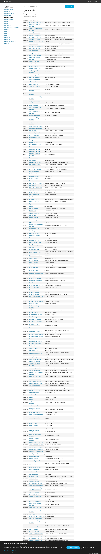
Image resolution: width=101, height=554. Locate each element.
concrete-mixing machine (36, 516)
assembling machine (35, 75)
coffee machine (33, 474)
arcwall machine (33, 66)
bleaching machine (34, 231)
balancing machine (34, 137)
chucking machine (34, 428)
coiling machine (33, 476)
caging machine (33, 348)
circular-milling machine (36, 449)
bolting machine (33, 260)
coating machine (34, 469)
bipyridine (6, 33)
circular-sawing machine (36, 451)
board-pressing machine (36, 245)
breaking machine (34, 290)
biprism (6, 23)
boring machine (33, 267)
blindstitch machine (34, 235)
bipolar (31, 204)
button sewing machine (35, 339)
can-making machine (35, 376)
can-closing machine (35, 368)
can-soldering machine (35, 383)
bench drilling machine (35, 190)
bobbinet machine (34, 247)
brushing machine (34, 303)
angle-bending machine (35, 64)
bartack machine (34, 174)
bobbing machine (34, 249)
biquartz (6, 43)
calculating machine (34, 350)
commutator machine (35, 499)
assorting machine (34, 79)
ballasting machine (34, 149)
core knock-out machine (36, 533)
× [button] (99, 543)
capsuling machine (34, 385)
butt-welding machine (35, 331)
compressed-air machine (36, 507)
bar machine (32, 160)
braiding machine (34, 287)
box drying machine (34, 283)
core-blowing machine (35, 536)
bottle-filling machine (35, 278)
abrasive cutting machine (36, 22)
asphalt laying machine (35, 68)
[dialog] (50, 547)
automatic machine (34, 115)
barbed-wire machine (35, 169)
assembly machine (34, 77)
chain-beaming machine (36, 414)
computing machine (34, 514)
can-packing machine (35, 381)
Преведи (69, 6)
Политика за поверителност (10, 550)
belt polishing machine (35, 187)
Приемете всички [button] (73, 547)
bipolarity (6, 21)
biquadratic (7, 39)
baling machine (33, 140)
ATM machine (33, 82)
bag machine (33, 130)
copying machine (34, 531)
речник (90, 1)
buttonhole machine (34, 346)
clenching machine (34, 456)
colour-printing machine (36, 485)
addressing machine (35, 37)
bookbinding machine (35, 265)
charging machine (34, 421)
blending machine (34, 233)
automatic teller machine (36, 126)
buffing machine (33, 310)
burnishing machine (34, 324)
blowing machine (34, 240)
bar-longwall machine (35, 167)
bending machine (34, 194)
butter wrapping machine (36, 336)
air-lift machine (33, 50)
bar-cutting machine (35, 164)
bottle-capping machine (36, 273)
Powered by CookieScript (94, 553)
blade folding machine (35, 220)
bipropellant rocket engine (11, 27)
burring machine (33, 328)
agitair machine (33, 43)
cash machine (33, 395)
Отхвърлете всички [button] (88, 547)
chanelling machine (34, 418)
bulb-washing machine (35, 321)
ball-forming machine (35, 147)
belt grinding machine (35, 185)
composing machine (35, 501)
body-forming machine (35, 252)
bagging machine (34, 135)
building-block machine (35, 314)
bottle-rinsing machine (35, 280)
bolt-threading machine (35, 258)
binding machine (34, 201)
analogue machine (34, 61)
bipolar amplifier (8, 9)
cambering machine (34, 361)
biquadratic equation (10, 41)
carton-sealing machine (36, 390)
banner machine (33, 158)
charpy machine (33, 425)
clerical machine (33, 458)
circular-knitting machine (36, 447)
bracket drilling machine (36, 285)
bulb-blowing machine (35, 317)
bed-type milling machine (36, 183)
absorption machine (34, 33)
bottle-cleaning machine (36, 276)
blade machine (33, 222)
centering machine (34, 406)
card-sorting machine (35, 388)
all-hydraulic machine (35, 55)
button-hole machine (35, 343)
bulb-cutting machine (35, 319)
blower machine (33, 238)
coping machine (33, 529)
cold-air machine (34, 481)
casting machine (33, 397)
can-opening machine (35, 379)
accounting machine (35, 35)
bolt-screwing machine (35, 255)
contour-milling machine (36, 526)
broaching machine (34, 299)
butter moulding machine (36, 334)
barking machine (34, 171)
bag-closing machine (35, 133)
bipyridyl (6, 35)
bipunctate (7, 29)
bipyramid (7, 31)
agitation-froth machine (36, 46)
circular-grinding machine (36, 444)
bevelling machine (34, 197)
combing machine (34, 492)
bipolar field (7, 15)
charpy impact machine (35, 423)
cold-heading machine (35, 483)
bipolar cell (7, 11)
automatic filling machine (36, 105)
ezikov (8, 1)
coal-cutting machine (35, 467)
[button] (34, 552)
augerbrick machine (34, 86)
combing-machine (34, 494)
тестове (95, 1)
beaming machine (34, 181)
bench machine (33, 192)
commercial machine (35, 496)
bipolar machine (8, 17)
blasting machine (34, 228)
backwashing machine (35, 128)
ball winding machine (35, 144)
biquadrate (7, 37)
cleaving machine (34, 454)
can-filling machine (34, 370)
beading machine (34, 178)
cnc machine (32, 464)
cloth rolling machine (35, 461)
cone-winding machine (35, 518)
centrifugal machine (34, 412)
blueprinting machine (35, 242)
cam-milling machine (35, 359)
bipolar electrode (9, 13)
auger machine (33, 84)
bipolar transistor (9, 19)
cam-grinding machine (35, 353)
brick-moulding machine (36, 296)
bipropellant (7, 25)
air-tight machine (34, 53)
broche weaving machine (36, 301)
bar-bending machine (35, 162)
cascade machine (34, 392)
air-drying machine (34, 48)
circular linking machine (36, 442)
